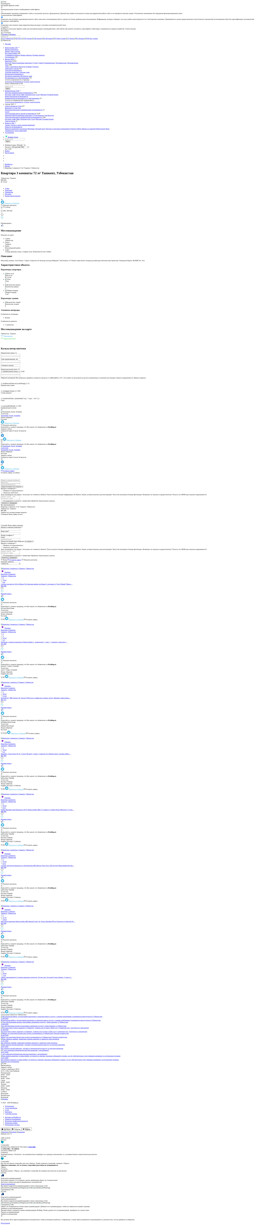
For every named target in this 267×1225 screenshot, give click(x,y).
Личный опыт (40, 129)
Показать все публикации (10, 1061)
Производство (30, 94)
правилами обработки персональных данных (39, 501)
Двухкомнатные (61, 63)
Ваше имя (5, 531)
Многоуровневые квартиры (22, 63)
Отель (18, 94)
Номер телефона (7, 535)
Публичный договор (12, 1125)
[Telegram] (2, 436)
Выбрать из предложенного (13, 491)
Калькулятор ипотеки (12, 196)
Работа (79, 129)
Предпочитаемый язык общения (12, 541)
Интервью (31, 129)
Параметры (9, 192)
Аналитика (23, 129)
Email (3, 537)
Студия (34, 63)
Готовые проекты (38, 55)
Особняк (29, 67)
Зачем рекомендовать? (9, 1199)
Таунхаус (35, 67)
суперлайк (32, 1147)
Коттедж (22, 67)
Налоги (73, 129)
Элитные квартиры (12, 72)
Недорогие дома (26, 76)
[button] (6, 40)
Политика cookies (11, 1123)
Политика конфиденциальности (16, 1121)
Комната (41, 115)
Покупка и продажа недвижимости (58, 129)
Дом (19, 108)
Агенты (26, 82)
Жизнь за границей (89, 129)
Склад (38, 94)
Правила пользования (13, 1119)
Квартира (8, 108)
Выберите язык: (10, 145)
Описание (8, 190)
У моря (40, 63)
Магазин (43, 94)
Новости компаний (12, 129)
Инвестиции (100, 129)
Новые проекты (26, 55)
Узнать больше (130, 29)
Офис (23, 94)
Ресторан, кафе (10, 94)
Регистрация (9, 153)
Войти (7, 151)
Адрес (7, 188)
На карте (8, 194)
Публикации (9, 1106)
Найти (8, 88)
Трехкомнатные (72, 63)
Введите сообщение (8, 488)
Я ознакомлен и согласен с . (29, 501)
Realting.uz (9, 164)
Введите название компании (11, 527)
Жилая (7, 166)
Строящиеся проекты (12, 55)
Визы (107, 129)
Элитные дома (24, 72)
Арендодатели (35, 82)
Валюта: (8, 147)
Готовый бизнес (52, 94)
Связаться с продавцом (9, 503)
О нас (7, 1110)
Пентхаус (8, 63)
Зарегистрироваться (8, 1184)
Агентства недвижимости (14, 82)
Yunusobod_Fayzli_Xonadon (10, 415)
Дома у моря (9, 67)
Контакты (8, 1112)
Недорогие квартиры (12, 76)
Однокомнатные (49, 63)
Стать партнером (11, 1108)
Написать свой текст (10, 493)
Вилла (16, 67)
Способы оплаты (11, 1114)
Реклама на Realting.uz (13, 1117)
